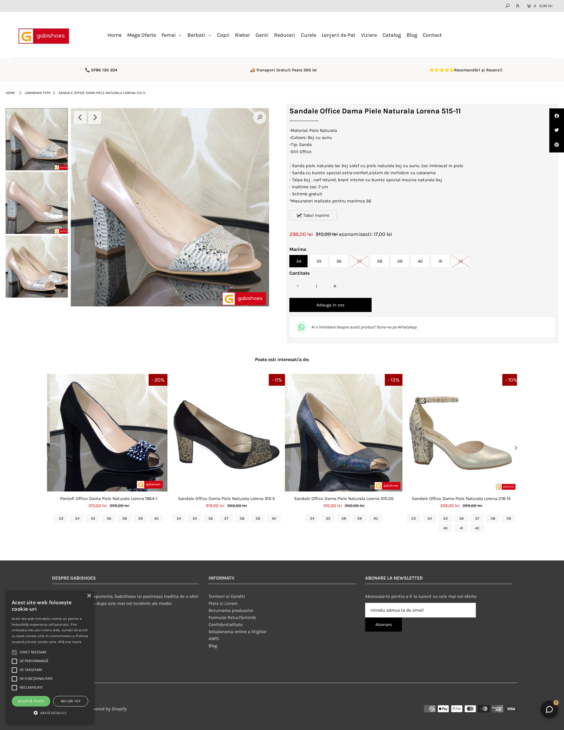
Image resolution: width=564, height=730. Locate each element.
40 (420, 261)
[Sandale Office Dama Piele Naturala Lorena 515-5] (226, 432)
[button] (50, 712)
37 (359, 261)
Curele (308, 35)
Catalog (391, 35)
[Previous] (80, 117)
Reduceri (284, 35)
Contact (432, 35)
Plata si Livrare (223, 603)
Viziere (369, 35)
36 (339, 261)
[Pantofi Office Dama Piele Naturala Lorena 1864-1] (108, 432)
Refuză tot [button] (71, 701)
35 (318, 261)
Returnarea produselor (231, 610)
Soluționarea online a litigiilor (237, 631)
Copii (223, 35)
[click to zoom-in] (259, 117)
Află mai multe (69, 642)
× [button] (89, 596)
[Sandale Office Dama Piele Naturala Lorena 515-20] (343, 432)
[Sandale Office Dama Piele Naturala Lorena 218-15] (461, 432)
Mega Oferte (141, 35)
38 (379, 261)
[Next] (94, 117)
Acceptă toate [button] (31, 701)
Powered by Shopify (107, 708)
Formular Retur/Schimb (232, 617)
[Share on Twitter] (556, 130)
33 (61, 518)
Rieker (242, 35)
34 (298, 261)
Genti (262, 35)
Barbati (197, 35)
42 (460, 261)
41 (440, 261)
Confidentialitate (226, 624)
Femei (169, 35)
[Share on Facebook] (556, 115)
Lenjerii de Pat (338, 35)
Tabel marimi (315, 215)
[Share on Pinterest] (556, 145)
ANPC (214, 638)
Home (115, 35)
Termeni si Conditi (227, 596)
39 (399, 261)
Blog (412, 35)
